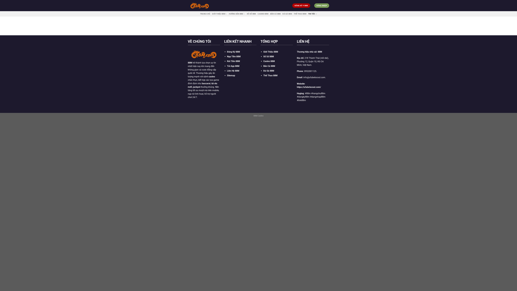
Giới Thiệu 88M (218, 14)
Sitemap (231, 75)
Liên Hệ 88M (233, 71)
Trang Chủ (205, 14)
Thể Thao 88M (300, 14)
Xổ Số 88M (268, 56)
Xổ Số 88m (251, 14)
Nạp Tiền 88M (234, 56)
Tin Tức (311, 14)
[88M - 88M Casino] (200, 5)
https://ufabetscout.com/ (309, 87)
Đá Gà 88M (287, 14)
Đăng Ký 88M (233, 52)
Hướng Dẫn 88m (236, 14)
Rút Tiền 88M (233, 61)
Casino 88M (263, 14)
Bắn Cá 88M (275, 14)
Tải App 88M (233, 66)
